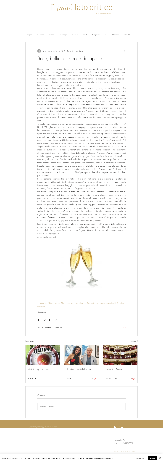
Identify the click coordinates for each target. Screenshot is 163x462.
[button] (134, 35)
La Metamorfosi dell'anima (79, 369)
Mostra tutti (134, 341)
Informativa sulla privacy (103, 458)
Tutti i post (28, 34)
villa (106, 34)
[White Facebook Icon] (114, 427)
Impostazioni (139, 458)
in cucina (75, 34)
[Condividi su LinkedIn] (50, 320)
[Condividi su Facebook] (38, 320)
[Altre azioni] (124, 51)
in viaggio (63, 34)
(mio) (65, 7)
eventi (85, 34)
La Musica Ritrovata (114, 369)
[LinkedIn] (121, 427)
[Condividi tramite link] (56, 320)
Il (54, 7)
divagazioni (96, 34)
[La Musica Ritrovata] (120, 355)
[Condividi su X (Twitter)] (44, 320)
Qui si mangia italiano (38, 369)
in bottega (40, 34)
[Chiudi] (160, 458)
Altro (125, 34)
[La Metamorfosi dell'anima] (81, 355)
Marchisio (115, 34)
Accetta (152, 458)
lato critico (92, 7)
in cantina (52, 34)
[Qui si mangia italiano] (43, 355)
